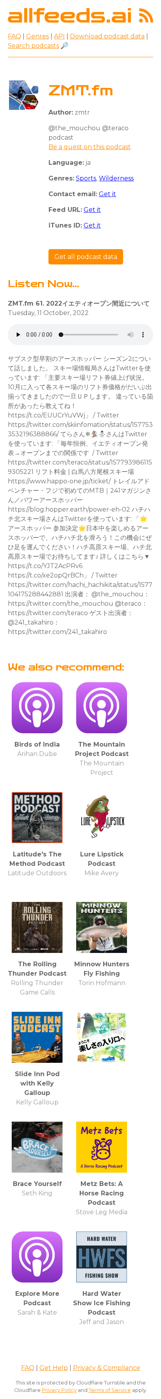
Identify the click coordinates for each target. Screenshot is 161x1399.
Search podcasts (33, 45)
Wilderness (116, 178)
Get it (107, 194)
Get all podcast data (85, 256)
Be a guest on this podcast (89, 147)
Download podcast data (107, 36)
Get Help (53, 1368)
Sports (86, 178)
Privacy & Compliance (106, 1368)
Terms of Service (110, 1390)
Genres (37, 36)
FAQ (14, 36)
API (59, 36)
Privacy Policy (59, 1390)
